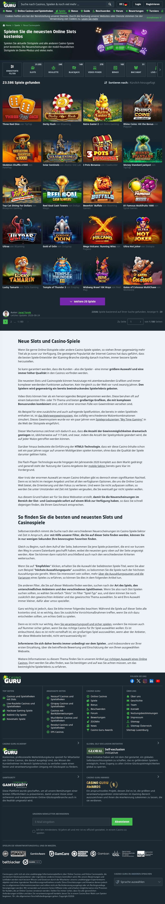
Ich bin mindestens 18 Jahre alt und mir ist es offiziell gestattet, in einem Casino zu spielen (81, 831)
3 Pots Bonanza (100, 165)
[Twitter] (139, 681)
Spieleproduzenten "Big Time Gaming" (119, 419)
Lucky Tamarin (21, 287)
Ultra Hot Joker (138, 246)
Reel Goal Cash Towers (61, 206)
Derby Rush (57, 124)
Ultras (13, 246)
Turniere (154, 10)
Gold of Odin (57, 246)
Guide (87, 10)
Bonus (74, 10)
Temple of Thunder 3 (61, 287)
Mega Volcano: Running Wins (101, 247)
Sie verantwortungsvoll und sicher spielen (86, 624)
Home (9, 10)
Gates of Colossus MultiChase (142, 288)
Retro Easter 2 (101, 124)
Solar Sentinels (62, 165)
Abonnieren (122, 821)
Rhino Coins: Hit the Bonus (140, 125)
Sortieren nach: (118, 82)
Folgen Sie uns (138, 676)
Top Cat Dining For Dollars (19, 206)
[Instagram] (145, 681)
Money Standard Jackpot (139, 166)
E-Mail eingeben (42, 819)
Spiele (62, 10)
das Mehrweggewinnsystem (55, 415)
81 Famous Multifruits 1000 (140, 206)
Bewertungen (136, 10)
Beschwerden (103, 10)
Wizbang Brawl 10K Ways (102, 288)
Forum (119, 10)
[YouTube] (158, 681)
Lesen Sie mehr (90, 18)
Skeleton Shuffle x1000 (17, 166)
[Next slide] (160, 70)
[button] (138, 882)
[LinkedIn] (151, 681)
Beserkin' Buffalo (100, 206)
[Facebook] (132, 681)
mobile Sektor (97, 466)
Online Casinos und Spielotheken (35, 10)
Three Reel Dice (17, 124)
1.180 (20, 321)
